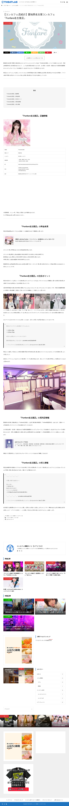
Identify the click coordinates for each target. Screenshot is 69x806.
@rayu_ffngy (11, 332)
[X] (61, 2)
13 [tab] (25, 681)
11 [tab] (23, 681)
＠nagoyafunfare (25, 167)
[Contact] (62, 2)
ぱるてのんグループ (10, 519)
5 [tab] (16, 681)
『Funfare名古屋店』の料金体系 (13, 96)
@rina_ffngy (11, 330)
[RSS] (64, 2)
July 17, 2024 (42, 500)
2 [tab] (12, 681)
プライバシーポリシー (47, 800)
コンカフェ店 (15, 517)
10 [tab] (22, 681)
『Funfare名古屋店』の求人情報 (13, 104)
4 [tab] (14, 681)
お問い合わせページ (58, 800)
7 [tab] (18, 681)
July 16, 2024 (42, 344)
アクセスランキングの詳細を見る (44, 640)
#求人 (26, 492)
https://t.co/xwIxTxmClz (15, 492)
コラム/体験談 (7, 599)
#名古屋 (22, 492)
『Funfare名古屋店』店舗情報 (12, 93)
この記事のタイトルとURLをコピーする (34, 58)
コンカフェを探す (8, 23)
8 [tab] (19, 681)
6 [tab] (17, 681)
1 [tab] (11, 681)
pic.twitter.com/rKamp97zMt (24, 496)
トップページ (9, 800)
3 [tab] (13, 681)
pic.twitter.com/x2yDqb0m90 (29, 340)
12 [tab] (24, 681)
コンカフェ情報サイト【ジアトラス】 (16, 515)
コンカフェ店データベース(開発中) (32, 800)
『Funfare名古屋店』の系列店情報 (13, 101)
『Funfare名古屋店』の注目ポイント (14, 99)
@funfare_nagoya (25, 169)
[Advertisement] (34, 531)
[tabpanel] (10, 675)
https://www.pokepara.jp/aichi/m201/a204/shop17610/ (28, 164)
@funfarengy (23, 170)
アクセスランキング (18, 800)
